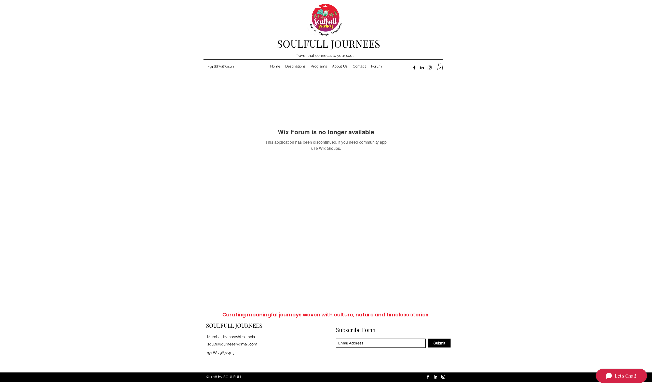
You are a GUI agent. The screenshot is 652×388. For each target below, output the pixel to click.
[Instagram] (429, 67)
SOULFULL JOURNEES (328, 43)
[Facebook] (414, 67)
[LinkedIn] (422, 67)
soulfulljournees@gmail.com (232, 344)
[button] (440, 66)
